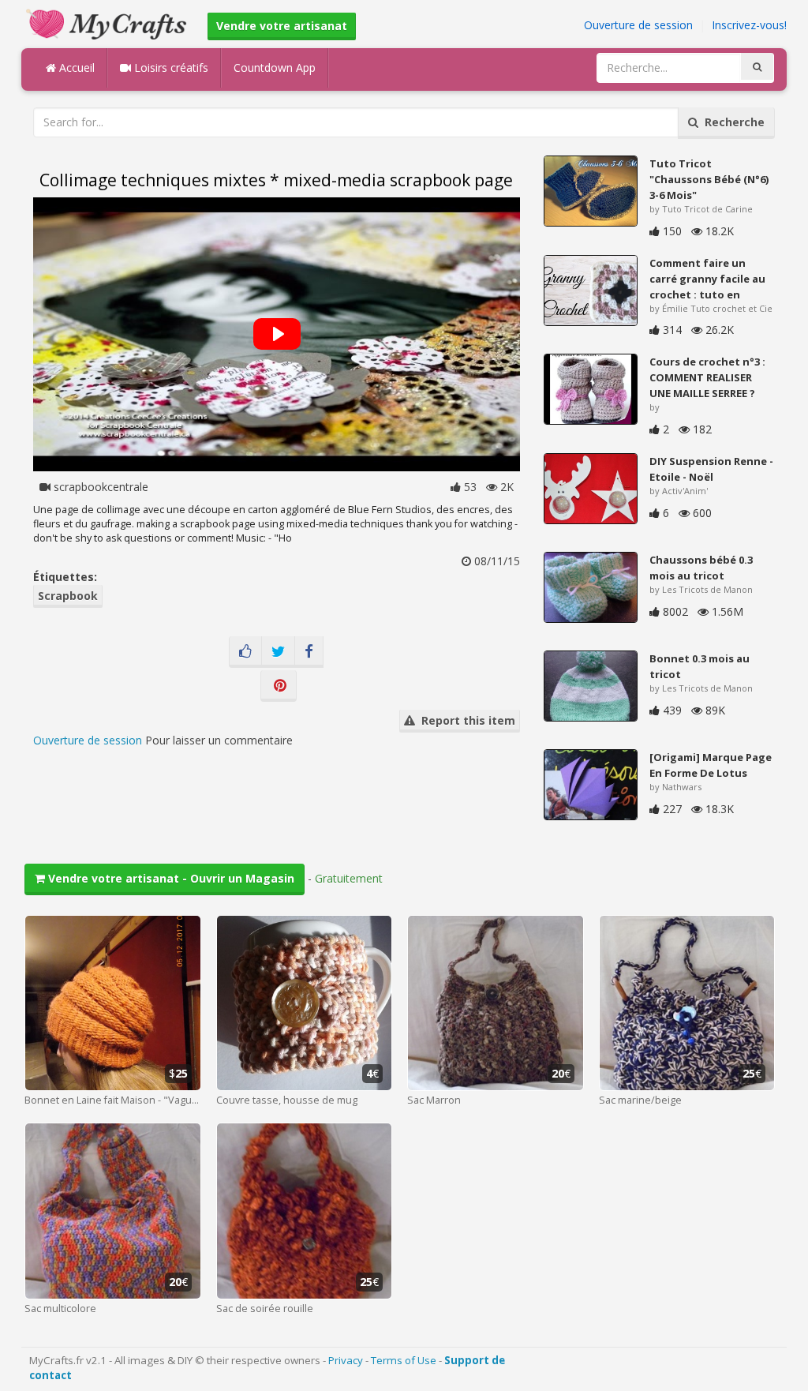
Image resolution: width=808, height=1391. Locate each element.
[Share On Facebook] (309, 652)
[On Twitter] (278, 652)
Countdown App (275, 67)
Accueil (75, 67)
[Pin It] (278, 686)
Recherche (731, 121)
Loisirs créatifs (169, 67)
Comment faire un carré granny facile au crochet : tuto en (707, 279)
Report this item (465, 720)
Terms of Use (403, 1360)
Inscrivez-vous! (749, 24)
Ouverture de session (638, 24)
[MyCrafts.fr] (108, 22)
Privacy (345, 1360)
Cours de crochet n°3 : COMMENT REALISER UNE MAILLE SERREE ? (707, 377)
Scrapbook (68, 595)
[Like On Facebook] (245, 652)
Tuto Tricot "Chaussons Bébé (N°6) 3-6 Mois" (709, 179)
